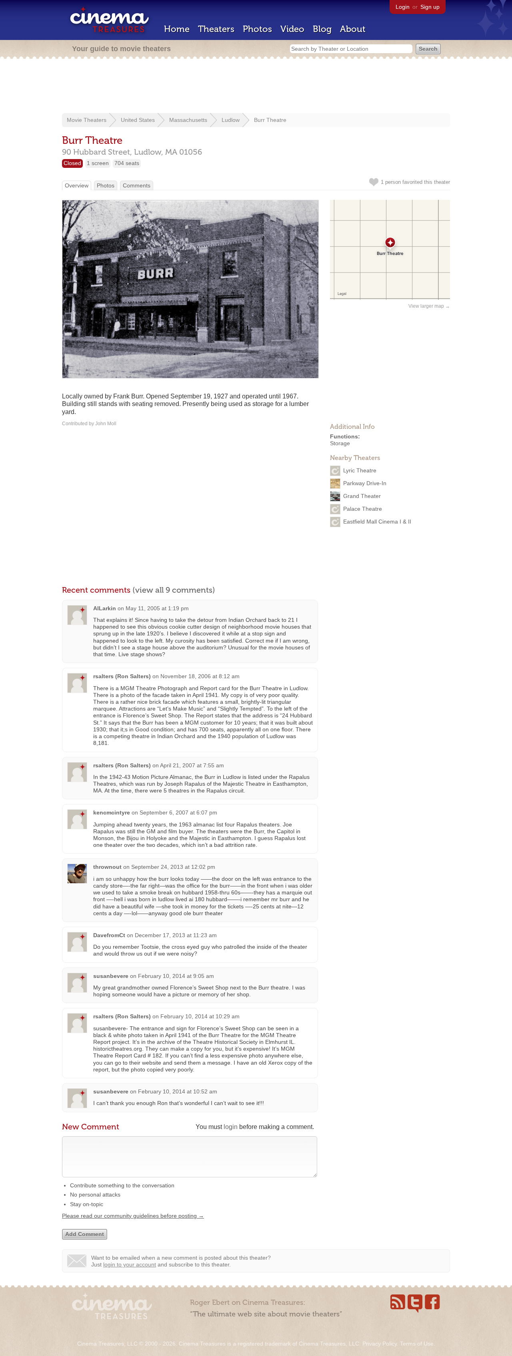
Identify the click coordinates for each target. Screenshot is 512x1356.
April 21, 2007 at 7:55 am (192, 765)
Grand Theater (362, 495)
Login (403, 7)
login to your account (129, 1264)
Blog (322, 29)
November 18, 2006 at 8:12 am (200, 676)
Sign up (430, 7)
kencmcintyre (111, 812)
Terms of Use (417, 1343)
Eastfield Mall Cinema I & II (377, 521)
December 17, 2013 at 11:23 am (176, 935)
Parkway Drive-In (364, 483)
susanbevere (110, 976)
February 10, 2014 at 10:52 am (177, 1091)
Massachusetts (188, 120)
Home (177, 29)
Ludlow (231, 120)
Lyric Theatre (359, 470)
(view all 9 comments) (173, 590)
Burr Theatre (270, 120)
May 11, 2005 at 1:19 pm (157, 608)
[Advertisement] (256, 87)
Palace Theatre (362, 508)
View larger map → (429, 306)
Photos (257, 29)
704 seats (126, 163)
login (231, 1126)
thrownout (107, 867)
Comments (136, 185)
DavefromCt (109, 935)
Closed (72, 163)
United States (138, 120)
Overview (76, 185)
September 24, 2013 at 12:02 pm (173, 867)
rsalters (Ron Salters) (122, 676)
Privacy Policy (379, 1343)
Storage (340, 443)
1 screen (98, 163)
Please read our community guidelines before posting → (133, 1216)
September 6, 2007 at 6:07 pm (178, 812)
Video (292, 29)
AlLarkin (104, 608)
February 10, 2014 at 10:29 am (200, 1016)
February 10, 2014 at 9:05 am (176, 976)
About (353, 29)
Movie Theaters (86, 120)
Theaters (216, 29)
